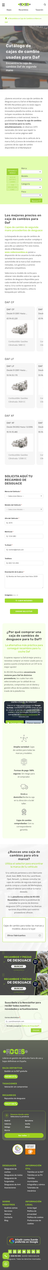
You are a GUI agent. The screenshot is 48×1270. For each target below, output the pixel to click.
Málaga (7, 1127)
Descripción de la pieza (14, 572)
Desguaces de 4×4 (12, 1184)
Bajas (9, 10)
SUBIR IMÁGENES (25, 601)
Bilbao (27, 1127)
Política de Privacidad (30, 1026)
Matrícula (9, 532)
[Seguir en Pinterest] (38, 1251)
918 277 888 (10, 1104)
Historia (7, 1214)
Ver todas (23, 1135)
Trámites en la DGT (35, 1172)
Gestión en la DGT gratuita (15, 1071)
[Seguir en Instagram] (15, 1251)
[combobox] (31, 172)
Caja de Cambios (26, 18)
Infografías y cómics (36, 1184)
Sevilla (27, 1124)
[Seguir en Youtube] (24, 1251)
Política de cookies (35, 1217)
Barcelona (29, 1121)
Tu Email (9, 545)
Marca (37, 18)
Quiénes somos (10, 1208)
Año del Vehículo (12, 518)
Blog (6, 1220)
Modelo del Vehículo (13, 505)
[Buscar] (45, 5)
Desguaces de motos (13, 1175)
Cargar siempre (33, 723)
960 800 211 (9, 1077)
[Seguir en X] (29, 1251)
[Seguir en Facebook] (10, 1251)
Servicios (8, 1211)
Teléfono (8, 558)
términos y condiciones (28, 714)
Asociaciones (10, 1188)
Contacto (8, 1217)
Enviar (36, 1030)
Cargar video (16, 723)
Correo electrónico (12, 1017)
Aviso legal (32, 1208)
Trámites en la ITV (35, 1175)
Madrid (7, 1121)
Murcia (7, 1130)
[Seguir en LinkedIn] (33, 1251)
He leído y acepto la (22, 1026)
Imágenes (11, 595)
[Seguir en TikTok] (19, 1251)
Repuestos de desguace (14, 1098)
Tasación (39, 10)
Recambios (23, 10)
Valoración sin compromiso (16, 1087)
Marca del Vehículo (13, 491)
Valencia (7, 1124)
